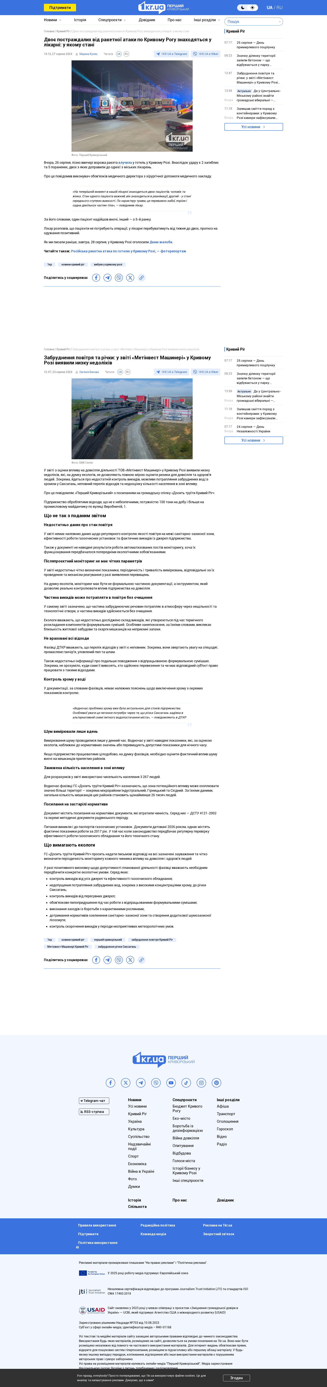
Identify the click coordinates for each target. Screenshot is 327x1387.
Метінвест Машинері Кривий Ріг (67, 946)
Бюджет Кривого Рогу (187, 1108)
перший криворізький (108, 939)
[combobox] (251, 21)
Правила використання (97, 1225)
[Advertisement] (132, 316)
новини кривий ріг (73, 264)
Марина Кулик (88, 53)
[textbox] (251, 21)
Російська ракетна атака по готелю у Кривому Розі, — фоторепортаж (128, 251)
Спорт (133, 1156)
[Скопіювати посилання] (142, 278)
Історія (80, 20)
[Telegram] (107, 278)
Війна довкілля (186, 1138)
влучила (125, 163)
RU (279, 7)
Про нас (174, 20)
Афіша (223, 1106)
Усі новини (250, 127)
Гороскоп (225, 1129)
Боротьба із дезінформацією (188, 1128)
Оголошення (227, 1121)
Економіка (137, 1164)
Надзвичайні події (139, 1146)
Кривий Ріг (137, 1114)
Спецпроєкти (109, 20)
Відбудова (182, 1153)
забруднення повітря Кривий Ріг (152, 939)
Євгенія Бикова (89, 371)
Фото (132, 1179)
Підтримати (60, 7)
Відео (222, 1136)
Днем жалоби (160, 242)
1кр (49, 264)
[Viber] (119, 278)
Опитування (183, 1145)
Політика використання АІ (97, 1245)
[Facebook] (96, 278)
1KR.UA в (174, 54)
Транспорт (226, 1114)
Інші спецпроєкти (188, 1180)
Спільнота (137, 1206)
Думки (134, 1186)
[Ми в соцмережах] (110, 1083)
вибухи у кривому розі (108, 264)
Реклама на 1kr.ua (217, 1225)
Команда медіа (153, 1234)
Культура (136, 1129)
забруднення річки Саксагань (117, 946)
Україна (135, 1121)
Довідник (147, 20)
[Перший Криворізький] (163, 7)
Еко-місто (181, 1118)
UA (269, 7)
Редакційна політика (158, 1225)
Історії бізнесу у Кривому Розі (186, 1170)
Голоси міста (184, 1161)
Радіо (222, 1144)
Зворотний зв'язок (218, 1234)
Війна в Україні (141, 1171)
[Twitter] (130, 278)
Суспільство (138, 1136)
